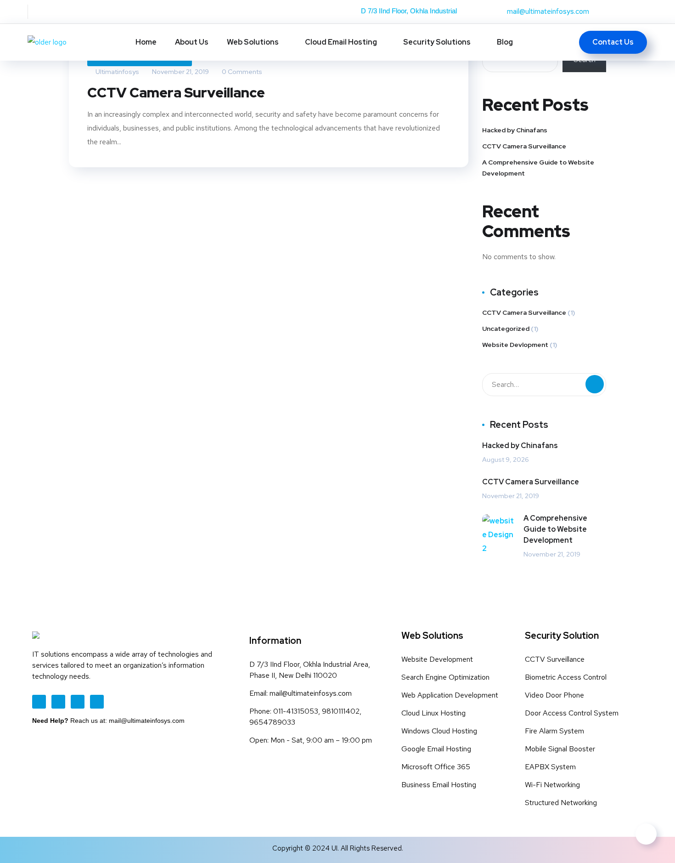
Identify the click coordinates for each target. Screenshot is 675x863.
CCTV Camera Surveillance (176, 92)
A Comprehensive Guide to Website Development (538, 167)
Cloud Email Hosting (341, 42)
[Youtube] (77, 702)
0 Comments (241, 72)
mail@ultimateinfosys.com (548, 11)
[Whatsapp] (97, 702)
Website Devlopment (515, 345)
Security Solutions (437, 42)
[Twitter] (58, 702)
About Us (191, 42)
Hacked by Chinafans (514, 130)
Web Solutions (253, 42)
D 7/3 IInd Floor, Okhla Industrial (409, 11)
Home (146, 42)
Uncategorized (505, 328)
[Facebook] (39, 702)
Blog (505, 42)
